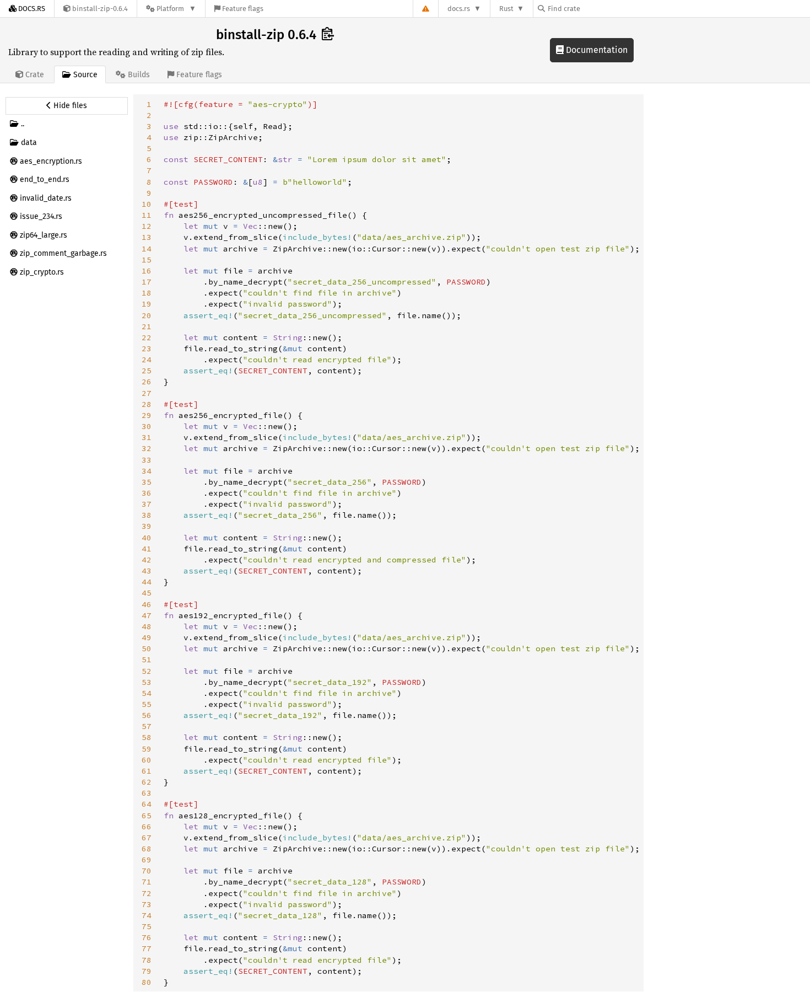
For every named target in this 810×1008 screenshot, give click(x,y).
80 (147, 982)
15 (147, 260)
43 (147, 571)
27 (147, 393)
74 (147, 915)
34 (147, 471)
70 (147, 871)
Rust (506, 8)
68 (147, 849)
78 (147, 960)
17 (147, 282)
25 (147, 371)
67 (147, 838)
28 (147, 404)
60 (147, 760)
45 (147, 593)
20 (147, 315)
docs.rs (458, 8)
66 (147, 827)
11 (147, 215)
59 (147, 749)
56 (147, 715)
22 (147, 337)
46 (147, 604)
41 (147, 549)
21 (147, 326)
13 (147, 237)
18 (147, 293)
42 (147, 560)
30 (147, 426)
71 (147, 882)
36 (147, 493)
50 (147, 648)
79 (147, 971)
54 (147, 693)
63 (147, 793)
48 (147, 626)
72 (147, 893)
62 (147, 782)
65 (147, 816)
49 (147, 637)
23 (147, 348)
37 (147, 504)
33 (147, 460)
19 (147, 304)
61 (147, 771)
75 (147, 926)
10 (147, 204)
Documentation (596, 50)
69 (147, 860)
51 (147, 659)
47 (147, 615)
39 (147, 526)
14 (147, 249)
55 (147, 704)
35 (147, 482)
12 (147, 226)
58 (147, 737)
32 (147, 448)
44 (147, 582)
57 (147, 726)
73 (147, 904)
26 (147, 382)
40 (147, 538)
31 (147, 437)
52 (147, 671)
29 (147, 415)
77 (147, 948)
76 (147, 937)
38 (147, 515)
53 (147, 682)
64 (147, 804)
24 (147, 359)
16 (147, 271)
